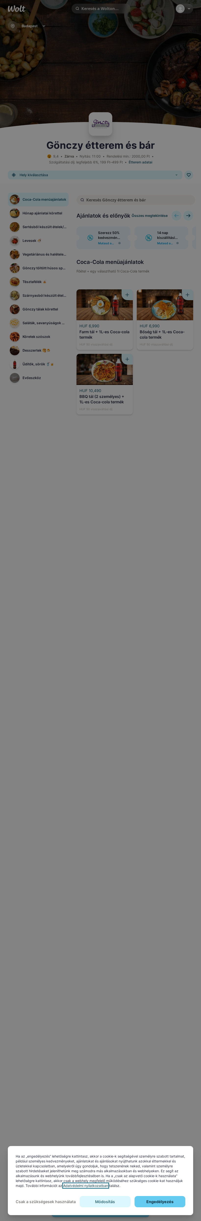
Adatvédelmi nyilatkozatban (85, 1186)
